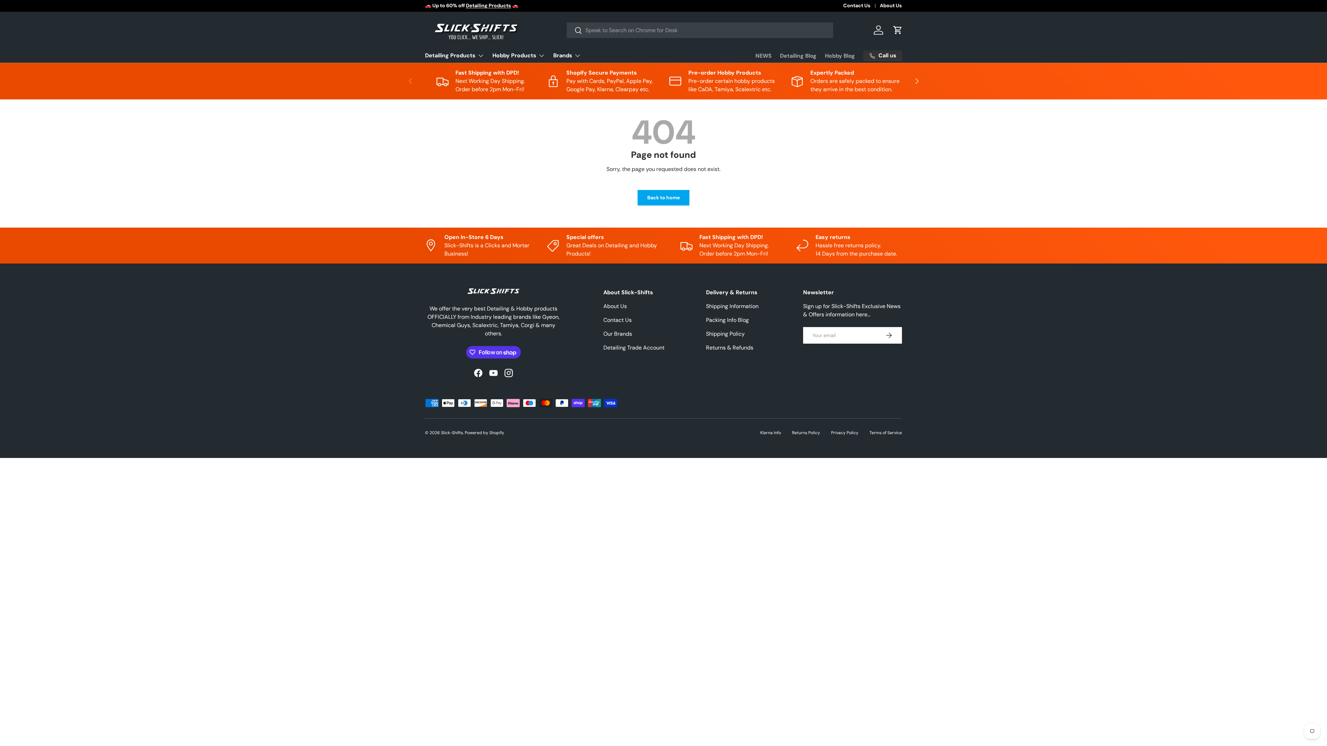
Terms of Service (885, 433)
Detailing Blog (798, 55)
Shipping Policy (725, 333)
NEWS (763, 55)
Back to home (663, 197)
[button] (897, 30)
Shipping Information (732, 306)
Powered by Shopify (484, 433)
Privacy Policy (844, 433)
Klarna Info (770, 433)
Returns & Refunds (729, 347)
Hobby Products (514, 55)
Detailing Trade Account (634, 347)
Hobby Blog (840, 55)
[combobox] (700, 30)
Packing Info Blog (727, 320)
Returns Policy (806, 433)
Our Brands (617, 333)
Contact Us (856, 5)
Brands (562, 55)
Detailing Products (450, 55)
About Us (891, 5)
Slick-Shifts (452, 433)
